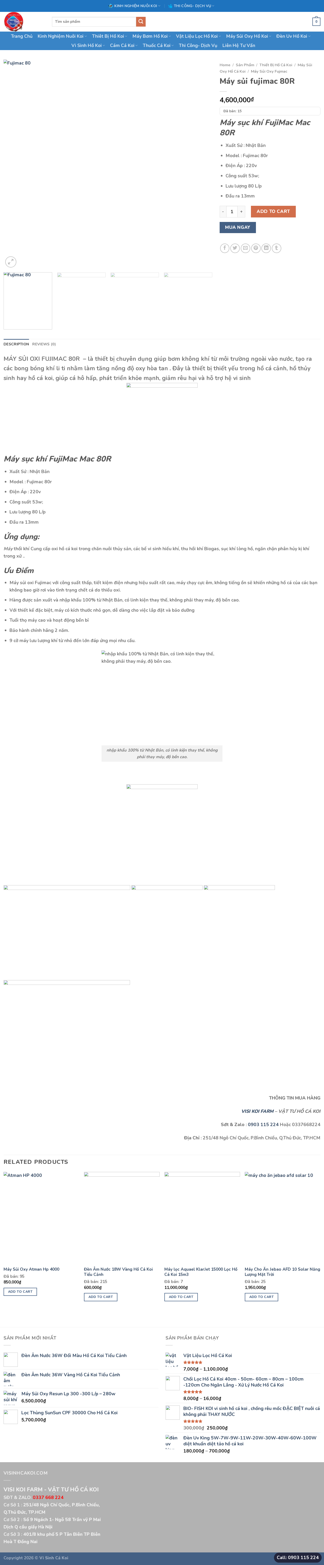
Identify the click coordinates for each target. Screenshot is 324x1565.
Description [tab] (16, 344)
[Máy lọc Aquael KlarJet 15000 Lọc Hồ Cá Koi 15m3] (202, 1217)
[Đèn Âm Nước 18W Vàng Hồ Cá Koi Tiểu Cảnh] (122, 1217)
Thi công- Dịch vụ (192, 5)
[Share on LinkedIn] (266, 248)
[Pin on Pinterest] (256, 248)
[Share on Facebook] (225, 248)
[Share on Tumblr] (276, 248)
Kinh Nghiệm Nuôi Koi (135, 5)
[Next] (202, 164)
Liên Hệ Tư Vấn (238, 45)
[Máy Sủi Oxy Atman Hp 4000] (41, 1217)
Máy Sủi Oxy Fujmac (269, 71)
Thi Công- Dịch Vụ (198, 45)
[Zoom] (10, 262)
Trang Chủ (21, 36)
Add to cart (273, 211)
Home (225, 65)
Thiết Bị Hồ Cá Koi (275, 65)
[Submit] (141, 21)
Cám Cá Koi (122, 45)
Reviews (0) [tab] (44, 344)
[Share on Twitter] (235, 248)
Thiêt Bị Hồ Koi (108, 36)
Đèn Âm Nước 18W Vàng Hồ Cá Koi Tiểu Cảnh (118, 1272)
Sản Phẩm (245, 65)
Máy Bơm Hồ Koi (150, 36)
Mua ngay (237, 227)
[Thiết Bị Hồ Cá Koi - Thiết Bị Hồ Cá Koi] (24, 22)
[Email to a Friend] (245, 248)
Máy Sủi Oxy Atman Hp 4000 (31, 1269)
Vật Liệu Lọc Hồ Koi (197, 36)
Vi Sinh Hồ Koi (86, 45)
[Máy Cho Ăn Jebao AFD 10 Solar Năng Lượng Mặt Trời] (282, 1217)
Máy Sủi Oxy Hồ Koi (247, 36)
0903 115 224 (263, 1124)
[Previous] (13, 164)
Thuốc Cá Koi (157, 45)
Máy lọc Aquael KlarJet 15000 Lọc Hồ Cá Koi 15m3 (200, 1272)
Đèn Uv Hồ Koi (291, 36)
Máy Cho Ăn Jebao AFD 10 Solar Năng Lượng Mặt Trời (282, 1272)
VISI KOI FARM (257, 1111)
